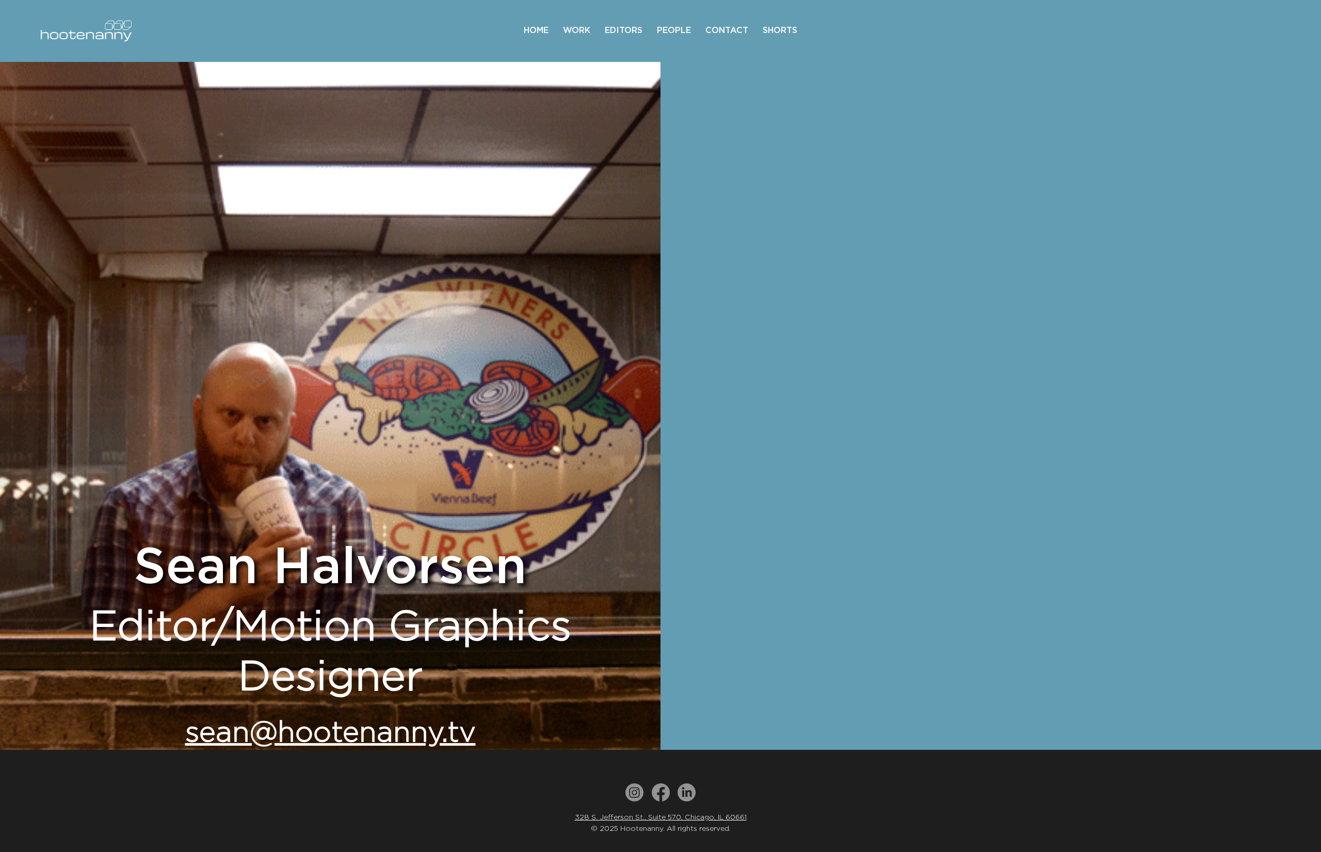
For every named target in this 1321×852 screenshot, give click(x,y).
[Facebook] (661, 792)
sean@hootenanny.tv (330, 731)
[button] (576, 30)
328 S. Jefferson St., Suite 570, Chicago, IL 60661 (661, 817)
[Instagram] (634, 792)
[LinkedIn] (687, 792)
